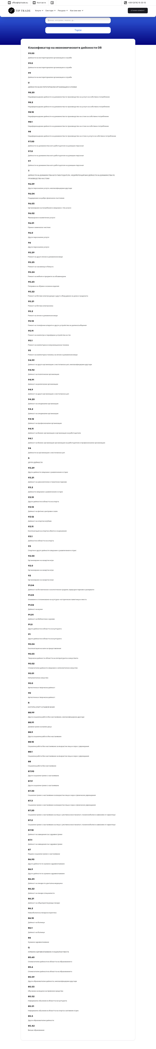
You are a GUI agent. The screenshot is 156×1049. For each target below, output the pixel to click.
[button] (39, 10)
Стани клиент (138, 10)
